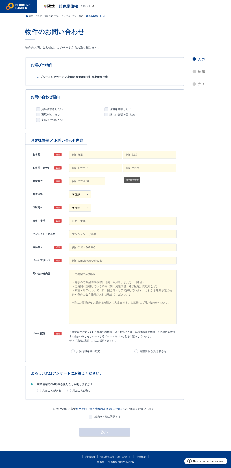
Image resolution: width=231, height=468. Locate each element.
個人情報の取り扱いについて (107, 409)
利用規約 (81, 409)
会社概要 (141, 456)
